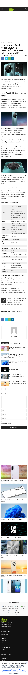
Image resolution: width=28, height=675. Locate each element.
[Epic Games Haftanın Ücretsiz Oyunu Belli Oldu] (5, 369)
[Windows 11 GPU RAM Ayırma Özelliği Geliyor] (5, 362)
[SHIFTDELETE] (5, 610)
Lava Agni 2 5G (19, 311)
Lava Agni (13, 311)
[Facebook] (2, 58)
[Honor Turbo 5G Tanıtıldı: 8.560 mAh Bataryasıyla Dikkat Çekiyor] (5, 383)
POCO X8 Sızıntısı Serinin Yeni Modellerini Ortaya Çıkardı (12, 481)
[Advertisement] (14, 27)
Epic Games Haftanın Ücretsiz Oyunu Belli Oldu (11, 537)
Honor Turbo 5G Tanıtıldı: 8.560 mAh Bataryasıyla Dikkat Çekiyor (13, 576)
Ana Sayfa (3, 42)
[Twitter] (6, 58)
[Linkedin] (12, 58)
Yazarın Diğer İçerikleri (15, 343)
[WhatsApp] (9, 58)
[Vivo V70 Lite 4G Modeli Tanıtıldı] (14, 586)
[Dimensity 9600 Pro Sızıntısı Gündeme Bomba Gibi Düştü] (5, 376)
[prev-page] (2, 389)
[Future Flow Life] (17, 614)
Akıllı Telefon (9, 42)
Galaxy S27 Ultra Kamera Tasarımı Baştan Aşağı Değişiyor (16, 355)
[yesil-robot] (7, 620)
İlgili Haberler (5, 343)
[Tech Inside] (23, 610)
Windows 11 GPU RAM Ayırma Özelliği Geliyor (11, 519)
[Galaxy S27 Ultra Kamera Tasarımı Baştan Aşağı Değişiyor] (5, 355)
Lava (9, 311)
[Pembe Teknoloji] (11, 614)
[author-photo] (14, 334)
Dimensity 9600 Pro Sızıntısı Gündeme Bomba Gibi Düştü (12, 556)
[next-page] (5, 389)
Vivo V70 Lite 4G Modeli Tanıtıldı (8, 595)
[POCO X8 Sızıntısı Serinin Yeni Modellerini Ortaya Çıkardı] (5, 348)
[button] (2, 9)
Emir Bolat (6, 55)
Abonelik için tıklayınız (14, 306)
